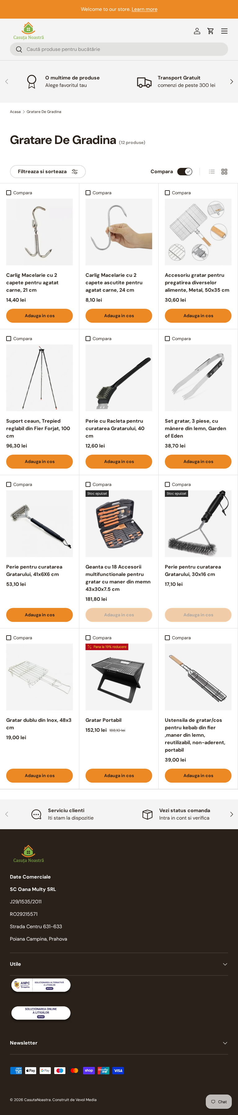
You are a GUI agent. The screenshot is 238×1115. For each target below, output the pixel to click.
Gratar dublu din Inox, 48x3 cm (39, 724)
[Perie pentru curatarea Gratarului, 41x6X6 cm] (39, 523)
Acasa (15, 112)
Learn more (144, 9)
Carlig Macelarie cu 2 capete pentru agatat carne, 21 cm (32, 282)
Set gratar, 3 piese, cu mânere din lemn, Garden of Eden (195, 428)
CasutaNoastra (37, 1099)
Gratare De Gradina (44, 112)
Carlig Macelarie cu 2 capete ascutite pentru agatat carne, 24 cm (114, 282)
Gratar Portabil (103, 720)
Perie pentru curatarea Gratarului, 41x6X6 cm (34, 571)
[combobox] (119, 49)
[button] (211, 31)
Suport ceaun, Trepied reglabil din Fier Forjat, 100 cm (38, 428)
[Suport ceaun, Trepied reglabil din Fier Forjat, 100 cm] (39, 377)
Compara (162, 171)
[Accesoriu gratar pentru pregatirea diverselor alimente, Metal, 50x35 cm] (198, 232)
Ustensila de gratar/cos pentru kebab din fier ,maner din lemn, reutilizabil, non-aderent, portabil (195, 735)
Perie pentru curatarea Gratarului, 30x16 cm (193, 571)
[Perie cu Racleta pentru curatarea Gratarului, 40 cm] (119, 377)
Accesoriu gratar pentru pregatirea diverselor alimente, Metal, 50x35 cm (197, 282)
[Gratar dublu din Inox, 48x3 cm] (39, 677)
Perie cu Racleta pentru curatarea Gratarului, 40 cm (115, 428)
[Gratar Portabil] (119, 677)
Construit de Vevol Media (74, 1099)
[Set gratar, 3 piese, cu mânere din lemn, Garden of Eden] (198, 377)
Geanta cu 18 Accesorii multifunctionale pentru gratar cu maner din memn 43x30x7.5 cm (118, 578)
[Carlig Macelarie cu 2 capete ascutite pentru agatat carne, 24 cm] (119, 232)
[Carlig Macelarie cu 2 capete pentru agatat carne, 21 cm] (39, 232)
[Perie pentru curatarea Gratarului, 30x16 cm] (198, 523)
